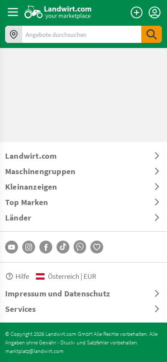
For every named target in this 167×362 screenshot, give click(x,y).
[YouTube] (11, 247)
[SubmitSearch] (151, 34)
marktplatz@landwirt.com (34, 351)
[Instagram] (28, 247)
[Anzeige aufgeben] (136, 12)
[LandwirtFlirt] (96, 247)
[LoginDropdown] (154, 12)
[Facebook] (45, 247)
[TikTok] (63, 247)
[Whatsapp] (80, 247)
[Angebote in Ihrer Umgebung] (13, 34)
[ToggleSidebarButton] (13, 12)
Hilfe (22, 276)
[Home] (58, 12)
